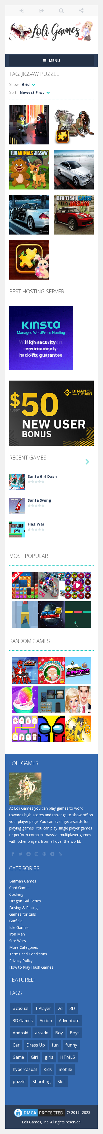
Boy (59, 1033)
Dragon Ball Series (25, 900)
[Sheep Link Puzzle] (25, 728)
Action (46, 1020)
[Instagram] (37, 854)
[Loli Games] (51, 29)
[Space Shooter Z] (51, 614)
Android (20, 1033)
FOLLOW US (81, 10)
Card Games (19, 887)
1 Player (43, 1008)
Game (18, 1057)
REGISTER (41, 10)
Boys (74, 1033)
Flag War (36, 524)
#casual (20, 1008)
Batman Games (22, 881)
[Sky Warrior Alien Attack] (78, 670)
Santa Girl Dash (42, 476)
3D (72, 1008)
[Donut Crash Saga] (78, 585)
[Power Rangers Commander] (25, 670)
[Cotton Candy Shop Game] (25, 699)
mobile (65, 1069)
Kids (48, 1069)
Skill (61, 1081)
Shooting (41, 1081)
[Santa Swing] (17, 505)
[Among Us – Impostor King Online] (51, 728)
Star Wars (17, 940)
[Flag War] (17, 529)
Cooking (16, 894)
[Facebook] (13, 854)
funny (71, 1045)
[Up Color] (78, 614)
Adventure (69, 1020)
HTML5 (67, 1057)
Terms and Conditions (28, 953)
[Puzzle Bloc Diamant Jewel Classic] (25, 585)
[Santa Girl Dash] (17, 481)
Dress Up (35, 1045)
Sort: (13, 92)
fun (55, 1045)
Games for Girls (22, 914)
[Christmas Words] (51, 670)
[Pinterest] (45, 854)
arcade (41, 1033)
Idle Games (19, 927)
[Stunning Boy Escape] (51, 699)
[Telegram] (53, 854)
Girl (34, 1057)
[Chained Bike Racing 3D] (51, 585)
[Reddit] (29, 854)
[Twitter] (21, 854)
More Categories (23, 947)
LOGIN (21, 10)
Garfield (15, 920)
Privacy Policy (20, 960)
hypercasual (25, 1069)
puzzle (19, 1081)
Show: (14, 84)
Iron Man (17, 934)
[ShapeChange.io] (25, 614)
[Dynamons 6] (78, 728)
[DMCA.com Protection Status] (39, 1112)
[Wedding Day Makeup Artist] (78, 699)
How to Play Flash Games (31, 967)
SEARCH (61, 10)
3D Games (23, 1020)
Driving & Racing (23, 907)
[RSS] (61, 854)
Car (16, 1045)
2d (60, 1008)
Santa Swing (39, 500)
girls (49, 1057)
